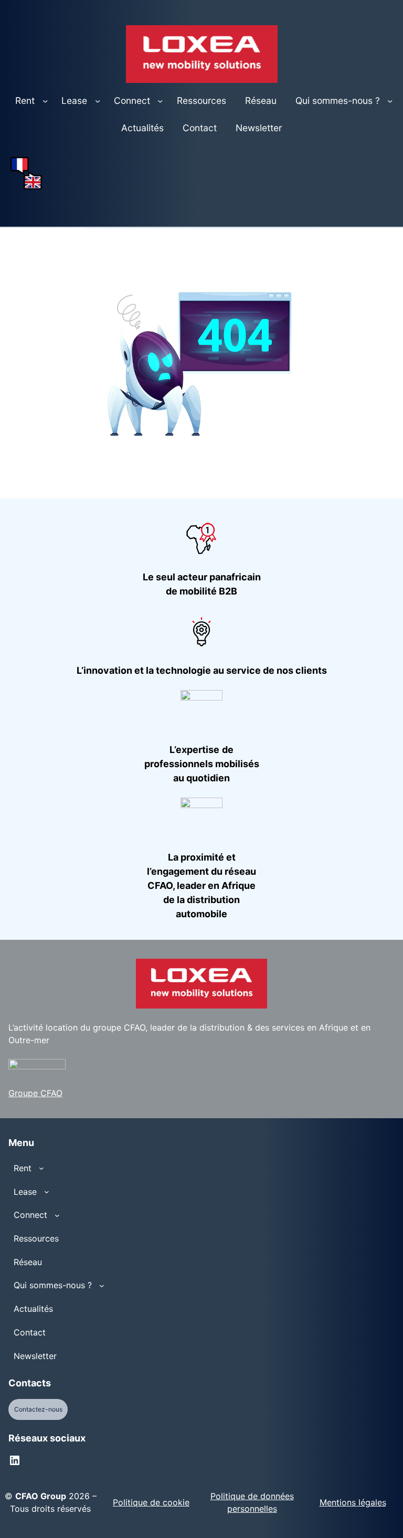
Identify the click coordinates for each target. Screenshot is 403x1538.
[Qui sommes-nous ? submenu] (390, 100)
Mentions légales (353, 1502)
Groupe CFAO (35, 1093)
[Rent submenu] (45, 100)
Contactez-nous (38, 1409)
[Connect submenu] (160, 100)
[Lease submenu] (97, 100)
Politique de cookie (151, 1502)
